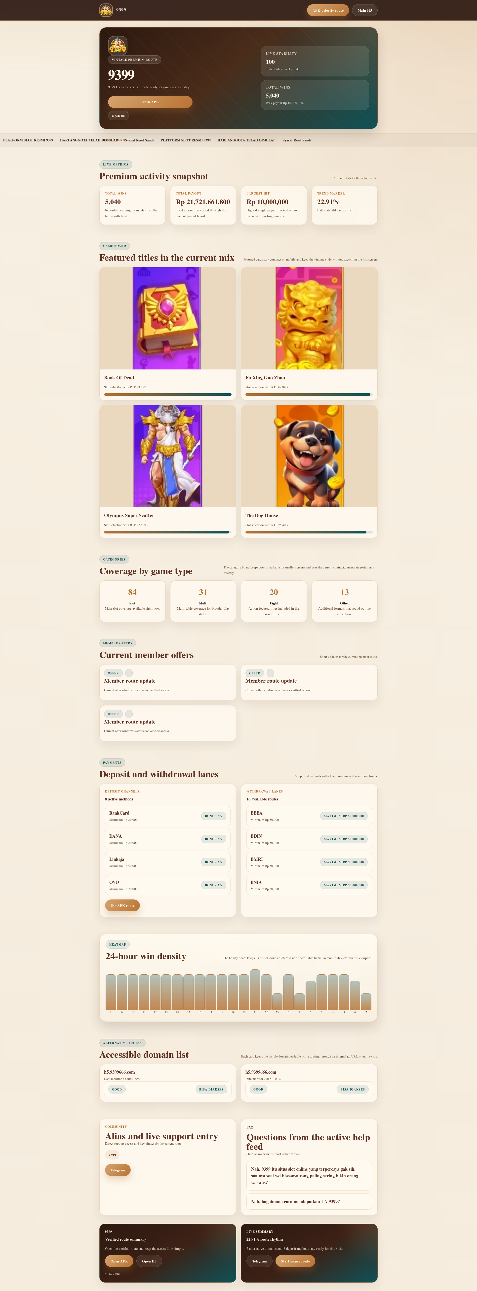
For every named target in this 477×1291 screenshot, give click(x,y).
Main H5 (365, 10)
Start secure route (295, 1261)
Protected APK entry (156, 1170)
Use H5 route (262, 905)
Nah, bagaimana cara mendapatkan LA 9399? (295, 1201)
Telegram (118, 1170)
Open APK (150, 101)
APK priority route (328, 10)
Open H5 (118, 115)
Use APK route (122, 905)
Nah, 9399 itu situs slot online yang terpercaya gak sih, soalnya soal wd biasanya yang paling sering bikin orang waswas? (304, 1176)
